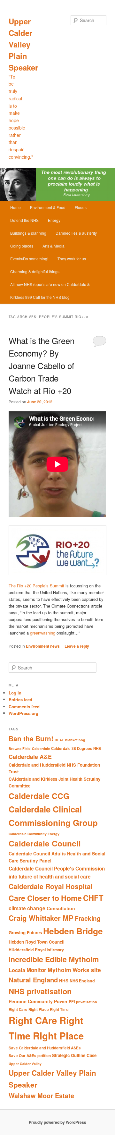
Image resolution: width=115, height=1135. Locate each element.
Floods (81, 207)
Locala (17, 970)
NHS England (82, 981)
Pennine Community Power (38, 1001)
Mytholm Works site (74, 970)
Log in (15, 693)
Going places (21, 245)
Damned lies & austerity (76, 233)
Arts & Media (53, 245)
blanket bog (75, 739)
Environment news (43, 646)
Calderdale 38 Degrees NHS (76, 748)
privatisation (86, 1001)
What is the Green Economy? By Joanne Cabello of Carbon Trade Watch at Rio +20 (41, 365)
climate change (27, 908)
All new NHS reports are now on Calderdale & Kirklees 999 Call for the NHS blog (50, 291)
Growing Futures (25, 932)
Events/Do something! (29, 258)
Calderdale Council (45, 843)
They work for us (71, 258)
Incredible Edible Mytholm (54, 959)
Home (15, 207)
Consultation (61, 908)
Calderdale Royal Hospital (51, 886)
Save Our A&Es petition (30, 1055)
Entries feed (20, 699)
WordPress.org (23, 713)
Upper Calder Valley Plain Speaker (23, 44)
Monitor (36, 970)
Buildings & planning (28, 233)
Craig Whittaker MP (41, 918)
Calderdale (41, 748)
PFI (72, 1002)
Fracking (88, 918)
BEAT (59, 739)
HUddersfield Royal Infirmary (36, 950)
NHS (63, 981)
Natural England (33, 979)
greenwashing (42, 633)
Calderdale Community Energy (34, 833)
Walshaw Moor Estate (41, 1095)
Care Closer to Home (45, 898)
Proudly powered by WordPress (57, 1122)
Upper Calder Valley (25, 1063)
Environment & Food (47, 207)
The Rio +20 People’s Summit (36, 586)
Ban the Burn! (31, 738)
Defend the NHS (24, 220)
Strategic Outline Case (74, 1055)
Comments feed (24, 706)
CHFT (93, 897)
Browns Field (20, 748)
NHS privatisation (40, 991)
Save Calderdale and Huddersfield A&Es (45, 1048)
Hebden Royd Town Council (37, 942)
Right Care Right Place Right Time (39, 1009)
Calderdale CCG (39, 796)
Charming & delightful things (34, 271)
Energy (54, 220)
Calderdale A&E (30, 756)
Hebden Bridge (73, 931)
